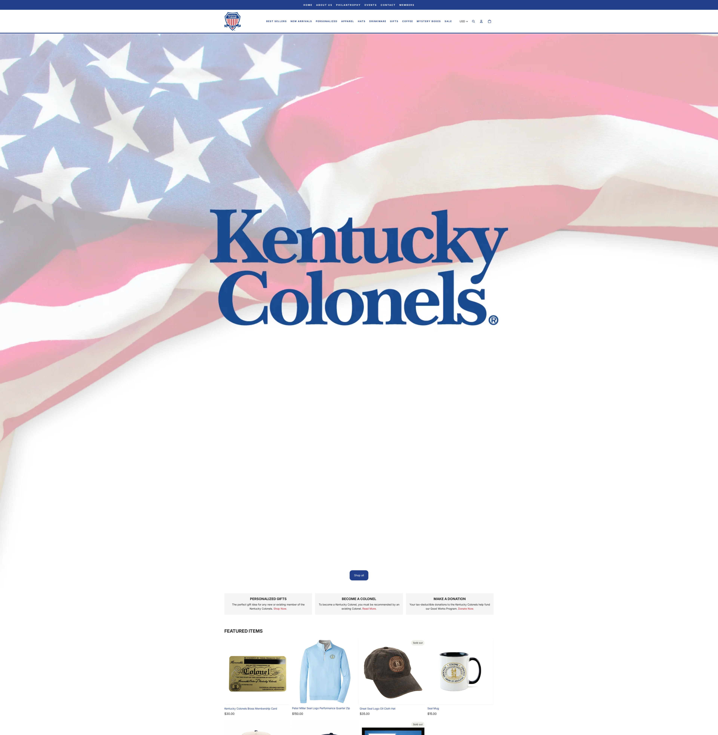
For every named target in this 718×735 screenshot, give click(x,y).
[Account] (481, 21)
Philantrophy (348, 5)
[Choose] (352, 699)
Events (371, 5)
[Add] (284, 699)
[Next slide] (285, 672)
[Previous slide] (230, 672)
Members (407, 5)
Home (307, 5)
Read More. (369, 608)
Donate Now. (466, 608)
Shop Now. (280, 608)
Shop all (359, 575)
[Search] (473, 21)
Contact (388, 5)
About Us (324, 5)
